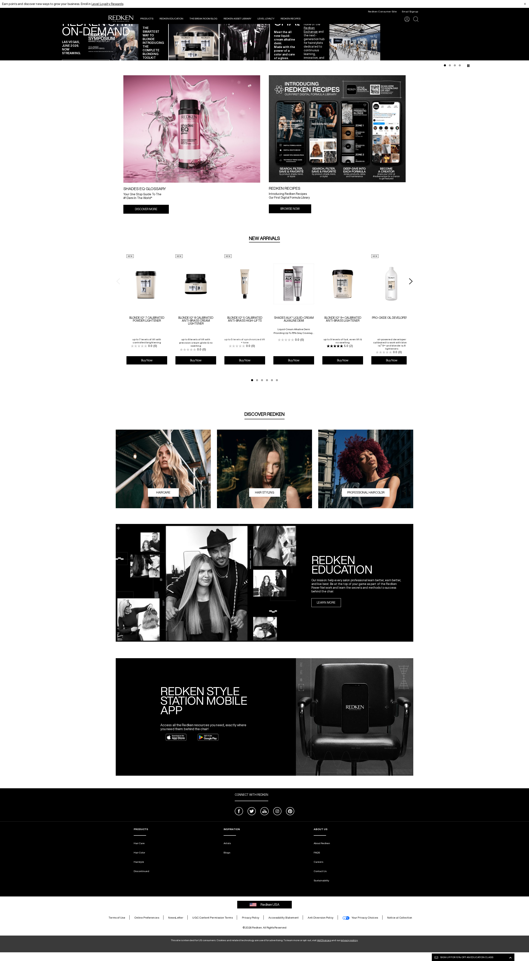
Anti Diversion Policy (321, 917)
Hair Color (139, 852)
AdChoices (324, 940)
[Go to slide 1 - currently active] (445, 65)
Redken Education (171, 18)
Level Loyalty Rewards (108, 3)
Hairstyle (139, 861)
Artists (227, 843)
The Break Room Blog (203, 18)
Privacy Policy (250, 917)
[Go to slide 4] (460, 65)
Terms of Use (116, 917)
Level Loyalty (265, 18)
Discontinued (141, 871)
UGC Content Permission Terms (212, 917)
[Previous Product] (118, 281)
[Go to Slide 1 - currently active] (252, 380)
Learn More (326, 602)
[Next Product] (411, 281)
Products (146, 18)
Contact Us (320, 871)
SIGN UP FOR (466, 957)
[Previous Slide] (61, 42)
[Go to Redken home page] (120, 19)
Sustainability (321, 880)
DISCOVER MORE (146, 209)
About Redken (322, 843)
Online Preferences (146, 917)
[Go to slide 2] (450, 65)
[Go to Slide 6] (277, 380)
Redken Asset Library (237, 18)
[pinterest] (290, 811)
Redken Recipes (290, 18)
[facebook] (239, 811)
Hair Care (139, 843)
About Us (321, 829)
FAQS (317, 852)
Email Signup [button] (410, 11)
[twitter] (252, 811)
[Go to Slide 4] (267, 380)
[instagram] (277, 811)
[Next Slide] (468, 42)
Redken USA (270, 904)
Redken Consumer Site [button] (382, 11)
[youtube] (264, 811)
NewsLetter (175, 917)
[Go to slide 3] (455, 65)
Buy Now (147, 360)
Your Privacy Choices (364, 917)
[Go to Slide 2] (257, 380)
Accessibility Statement (283, 917)
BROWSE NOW (290, 208)
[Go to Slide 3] (262, 380)
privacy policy (349, 940)
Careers (318, 861)
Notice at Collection (399, 917)
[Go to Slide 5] (272, 380)
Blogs (227, 852)
